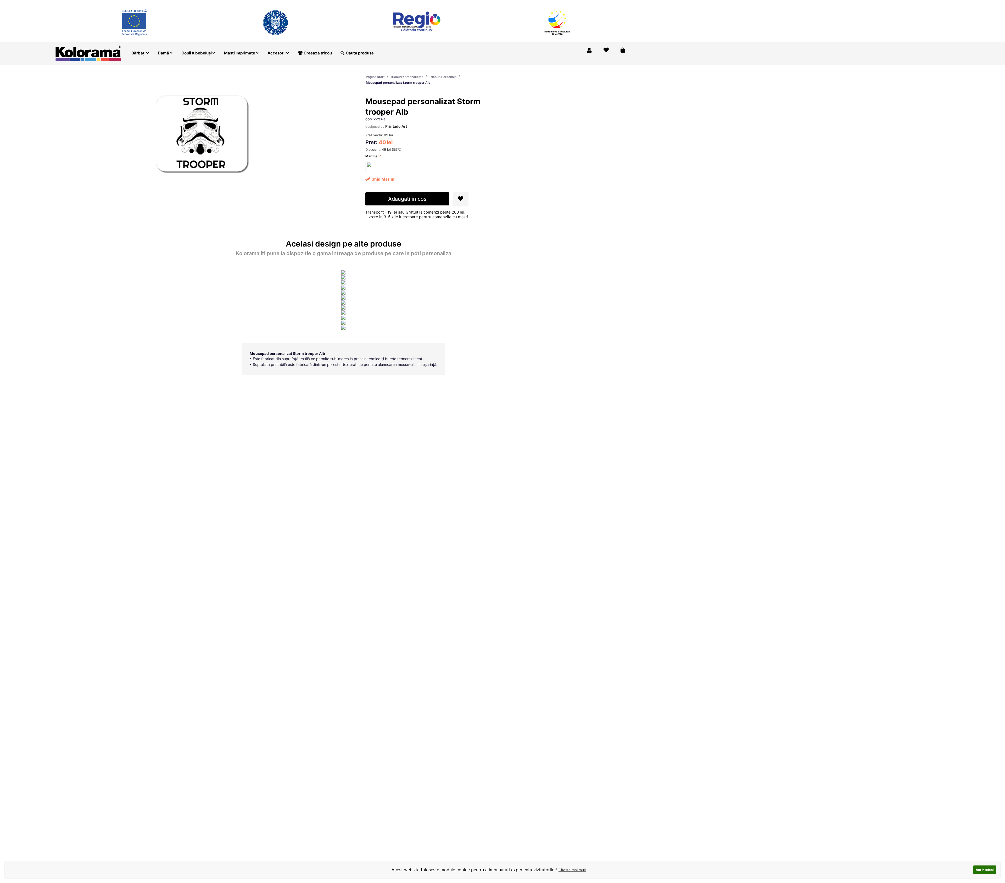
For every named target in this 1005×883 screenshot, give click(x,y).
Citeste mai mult (572, 870)
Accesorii (276, 53)
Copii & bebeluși (197, 53)
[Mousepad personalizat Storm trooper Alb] (369, 166)
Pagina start (375, 77)
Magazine (551, 3)
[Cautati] (342, 53)
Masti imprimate (240, 53)
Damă (164, 53)
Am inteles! (985, 870)
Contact (619, 3)
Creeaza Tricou (522, 3)
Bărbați (138, 53)
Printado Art (396, 126)
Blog (600, 3)
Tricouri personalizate (406, 77)
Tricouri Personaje (442, 77)
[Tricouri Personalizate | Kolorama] (88, 53)
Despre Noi (578, 3)
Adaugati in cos (407, 199)
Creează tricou (317, 53)
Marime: (372, 156)
